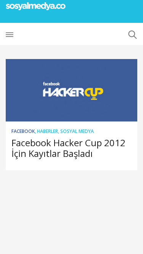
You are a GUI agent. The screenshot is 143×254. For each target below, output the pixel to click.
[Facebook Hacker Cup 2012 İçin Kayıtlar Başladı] (71, 90)
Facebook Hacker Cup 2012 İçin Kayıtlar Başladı (68, 148)
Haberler (47, 131)
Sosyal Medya (77, 131)
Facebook (23, 131)
